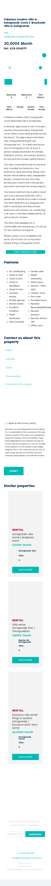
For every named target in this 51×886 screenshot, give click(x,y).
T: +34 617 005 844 (25, 853)
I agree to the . (21, 423)
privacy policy (28, 423)
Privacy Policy (25, 863)
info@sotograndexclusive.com (26, 858)
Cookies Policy (24, 866)
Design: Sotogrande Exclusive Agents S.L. (25, 869)
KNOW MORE (25, 569)
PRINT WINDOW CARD (25, 252)
